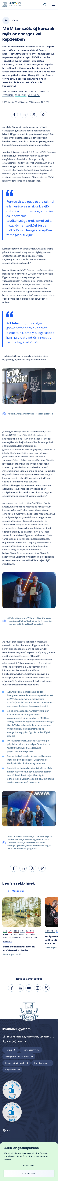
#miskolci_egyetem (37, 988)
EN (8, 1130)
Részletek (29, 1165)
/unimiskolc (11, 988)
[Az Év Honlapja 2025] (12, 1112)
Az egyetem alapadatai (17, 1056)
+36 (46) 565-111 (16, 1041)
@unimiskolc (46, 988)
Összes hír (18, 891)
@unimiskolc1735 (29, 988)
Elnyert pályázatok (14, 1063)
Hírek (15, 20)
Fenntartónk (40, 1063)
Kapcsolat (10, 1069)
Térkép (8, 1050)
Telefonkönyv (29, 1050)
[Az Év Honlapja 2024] (12, 1090)
